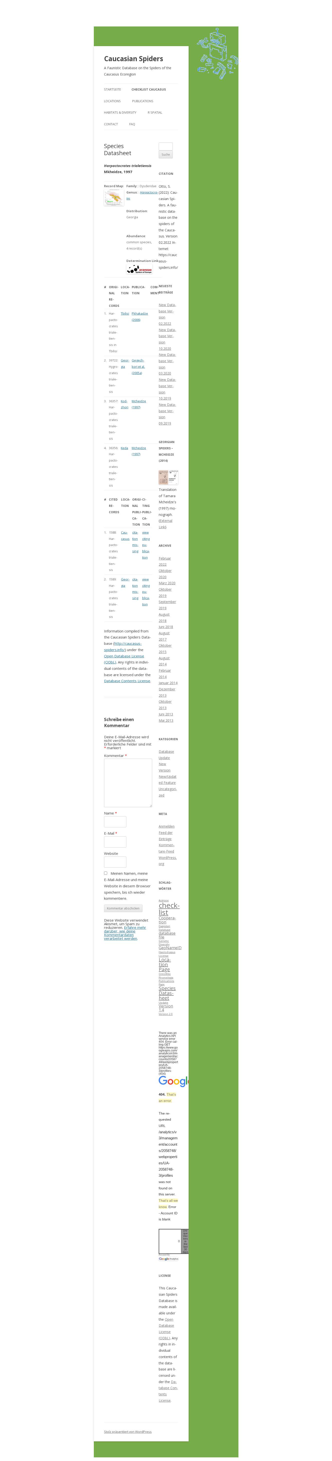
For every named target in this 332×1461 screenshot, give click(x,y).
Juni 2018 (166, 626)
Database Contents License (127, 680)
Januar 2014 (168, 682)
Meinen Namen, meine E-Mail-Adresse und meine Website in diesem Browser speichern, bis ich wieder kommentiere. (127, 886)
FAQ (132, 124)
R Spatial (155, 112)
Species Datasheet (167, 993)
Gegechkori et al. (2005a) (138, 366)
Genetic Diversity (164, 942)
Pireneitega (166, 977)
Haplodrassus (167, 952)
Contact (111, 124)
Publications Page (166, 982)
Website (111, 853)
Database (164, 930)
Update (163, 1002)
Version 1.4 (166, 1008)
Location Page (165, 964)
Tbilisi (125, 313)
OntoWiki (165, 974)
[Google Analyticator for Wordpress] (168, 1259)
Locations (112, 101)
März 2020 (167, 583)
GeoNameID (170, 947)
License (163, 955)
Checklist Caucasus (148, 89)
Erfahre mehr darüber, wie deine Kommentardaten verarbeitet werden (125, 933)
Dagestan (164, 926)
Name (110, 813)
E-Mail (110, 833)
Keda (124, 448)
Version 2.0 (166, 1014)
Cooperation (167, 919)
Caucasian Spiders (133, 58)
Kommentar (115, 755)
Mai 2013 (166, 720)
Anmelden (167, 826)
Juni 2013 (166, 714)
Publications (142, 101)
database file (167, 935)
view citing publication (146, 545)
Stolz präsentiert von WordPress (128, 1431)
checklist (169, 908)
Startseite (112, 89)
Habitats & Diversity (120, 112)
